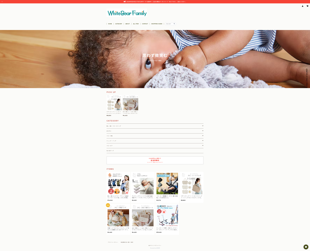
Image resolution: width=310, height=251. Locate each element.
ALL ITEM (136, 24)
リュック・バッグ (111, 141)
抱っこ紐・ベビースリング (114, 126)
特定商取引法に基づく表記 (127, 242)
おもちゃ (109, 131)
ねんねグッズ (110, 150)
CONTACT (145, 24)
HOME (110, 24)
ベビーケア (110, 145)
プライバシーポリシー (113, 242)
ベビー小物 (110, 136)
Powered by (153, 248)
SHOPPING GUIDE (156, 24)
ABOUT (127, 24)
